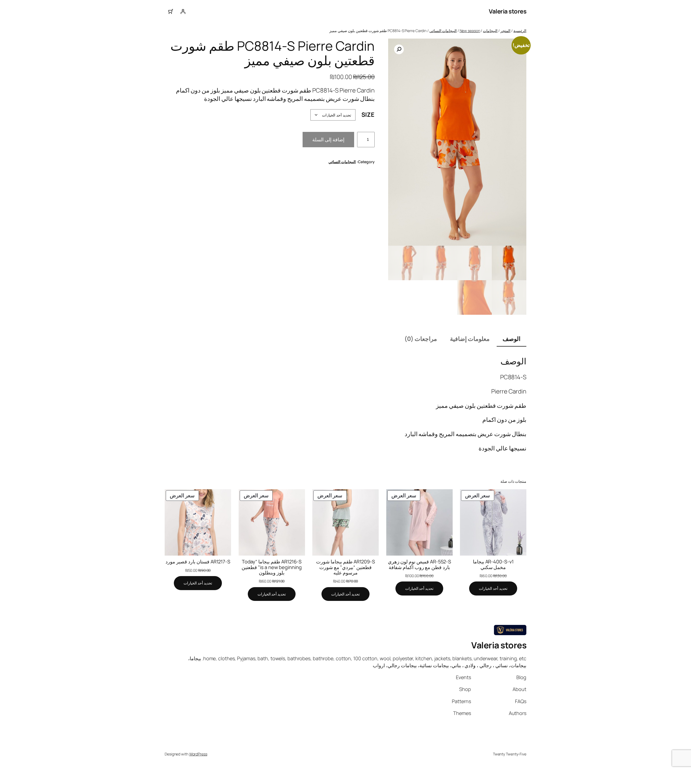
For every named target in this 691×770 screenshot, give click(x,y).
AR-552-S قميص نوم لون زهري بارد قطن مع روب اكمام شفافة (419, 564)
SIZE (367, 115)
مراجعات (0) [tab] (420, 339)
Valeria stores (507, 11)
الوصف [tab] (511, 339)
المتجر (505, 30)
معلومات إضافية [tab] (470, 339)
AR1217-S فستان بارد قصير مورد (197, 561)
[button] (399, 49)
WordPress (198, 754)
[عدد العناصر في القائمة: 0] (171, 11)
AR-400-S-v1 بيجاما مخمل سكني (493, 564)
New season (470, 30)
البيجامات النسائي (443, 30)
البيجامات (490, 30)
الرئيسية (519, 30)
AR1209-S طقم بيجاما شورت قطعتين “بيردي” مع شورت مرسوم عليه (345, 567)
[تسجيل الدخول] (183, 11)
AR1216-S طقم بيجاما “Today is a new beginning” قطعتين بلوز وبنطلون (272, 567)
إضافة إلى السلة (328, 139)
